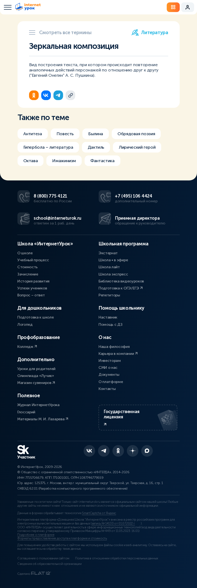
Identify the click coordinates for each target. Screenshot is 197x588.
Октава (30, 160)
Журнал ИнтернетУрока (38, 405)
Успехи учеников (32, 288)
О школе (25, 253)
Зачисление (27, 274)
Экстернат (108, 253)
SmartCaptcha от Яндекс (99, 513)
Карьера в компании (116, 354)
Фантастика (102, 160)
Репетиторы (109, 295)
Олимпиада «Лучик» (35, 376)
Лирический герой (137, 147)
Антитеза (32, 133)
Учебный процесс (33, 260)
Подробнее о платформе (35, 535)
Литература (154, 32)
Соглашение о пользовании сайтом (43, 558)
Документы (108, 374)
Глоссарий (26, 412)
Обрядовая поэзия (136, 133)
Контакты (107, 389)
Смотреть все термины (65, 32)
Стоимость (27, 267)
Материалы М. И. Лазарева (41, 419)
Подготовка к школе (35, 317)
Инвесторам (109, 360)
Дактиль (96, 147)
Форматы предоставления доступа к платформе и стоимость (62, 538)
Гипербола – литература (48, 147)
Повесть (65, 133)
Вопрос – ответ (31, 295)
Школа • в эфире (113, 260)
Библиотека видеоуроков (121, 281)
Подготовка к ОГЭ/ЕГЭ (119, 288)
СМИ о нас (107, 367)
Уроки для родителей (36, 369)
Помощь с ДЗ (110, 324)
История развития (33, 281)
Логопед (25, 324)
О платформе (110, 382)
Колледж (25, 347)
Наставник (107, 317)
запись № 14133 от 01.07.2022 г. (113, 523)
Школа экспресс (113, 274)
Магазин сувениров (34, 383)
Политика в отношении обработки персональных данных (116, 558)
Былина (95, 133)
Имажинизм (64, 160)
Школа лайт (109, 267)
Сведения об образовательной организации (49, 564)
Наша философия (114, 347)
